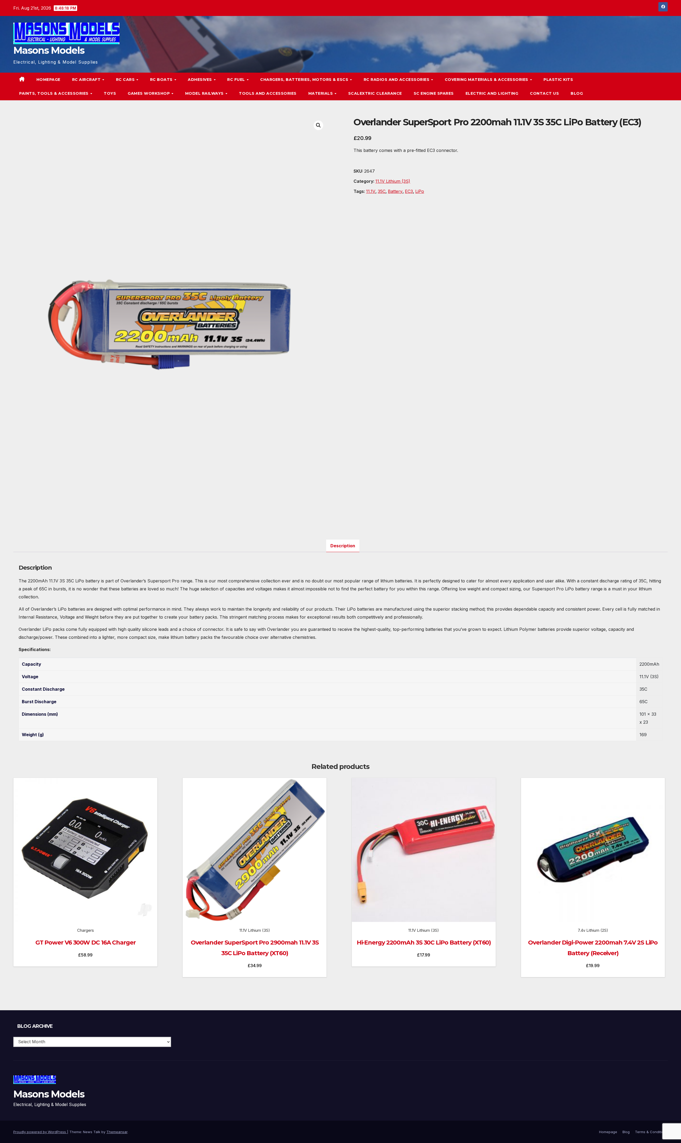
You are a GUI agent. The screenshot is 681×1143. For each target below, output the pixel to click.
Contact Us (544, 93)
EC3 (409, 191)
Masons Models (48, 50)
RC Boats (162, 79)
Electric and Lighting (492, 93)
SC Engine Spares (434, 93)
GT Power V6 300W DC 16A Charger (85, 942)
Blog (577, 93)
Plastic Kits (558, 79)
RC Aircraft (87, 79)
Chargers (85, 930)
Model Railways (205, 93)
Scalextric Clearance (375, 93)
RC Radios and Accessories (397, 79)
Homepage (48, 79)
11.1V (370, 191)
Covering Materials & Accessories (487, 79)
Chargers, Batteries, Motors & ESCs (305, 79)
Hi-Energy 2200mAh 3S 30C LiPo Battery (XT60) (424, 942)
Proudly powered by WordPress (40, 1132)
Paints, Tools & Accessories (54, 93)
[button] (653, 86)
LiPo (419, 191)
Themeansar (116, 1132)
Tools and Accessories (268, 93)
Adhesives (200, 79)
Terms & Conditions (651, 1132)
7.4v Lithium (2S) (593, 930)
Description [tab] (342, 545)
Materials (321, 93)
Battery (395, 191)
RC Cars (126, 79)
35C (381, 191)
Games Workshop (149, 93)
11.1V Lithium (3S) (392, 181)
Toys (110, 93)
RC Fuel (236, 79)
